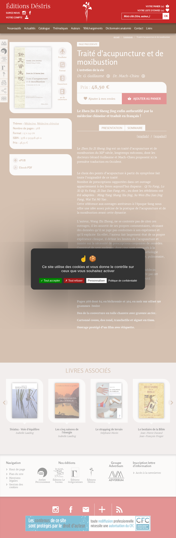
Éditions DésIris (28, 6)
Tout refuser (75, 280)
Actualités (29, 28)
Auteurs (75, 28)
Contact (138, 28)
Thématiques (60, 28)
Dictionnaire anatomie (118, 28)
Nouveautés (14, 28)
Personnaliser (96, 280)
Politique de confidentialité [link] (122, 280)
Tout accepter (51, 280)
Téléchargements (93, 28)
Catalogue (44, 28)
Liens (149, 28)
